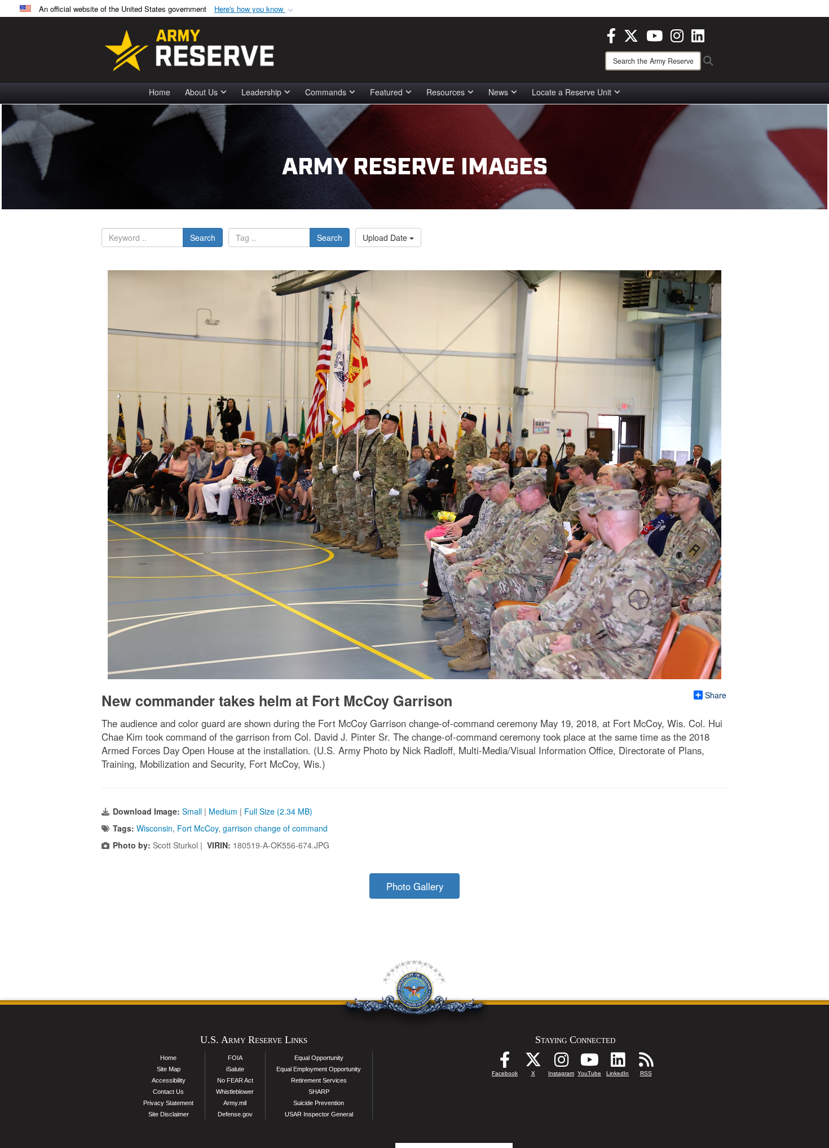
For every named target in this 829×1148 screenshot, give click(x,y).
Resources (445, 92)
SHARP (318, 1091)
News (498, 92)
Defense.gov (235, 1114)
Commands (325, 92)
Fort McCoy (197, 828)
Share (715, 695)
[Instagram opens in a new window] (677, 34)
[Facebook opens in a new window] (611, 34)
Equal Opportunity (318, 1057)
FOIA (235, 1057)
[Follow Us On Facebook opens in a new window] (505, 1062)
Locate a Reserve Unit (571, 92)
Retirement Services (319, 1080)
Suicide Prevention (318, 1102)
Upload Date (386, 237)
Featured (386, 92)
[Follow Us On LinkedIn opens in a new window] (617, 1062)
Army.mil (234, 1102)
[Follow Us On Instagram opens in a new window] (561, 1062)
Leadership (261, 92)
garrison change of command (275, 828)
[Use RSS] (646, 1062)
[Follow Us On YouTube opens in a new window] (589, 1062)
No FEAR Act (235, 1080)
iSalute (235, 1069)
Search (202, 237)
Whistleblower (235, 1091)
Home (159, 92)
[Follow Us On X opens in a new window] (533, 1062)
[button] (255, 9)
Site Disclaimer (168, 1114)
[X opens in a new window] (631, 34)
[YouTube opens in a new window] (654, 34)
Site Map (168, 1069)
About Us (201, 92)
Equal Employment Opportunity (318, 1069)
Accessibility (169, 1080)
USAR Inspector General (319, 1114)
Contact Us (168, 1091)
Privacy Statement (168, 1102)
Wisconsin (154, 828)
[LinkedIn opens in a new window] (697, 34)
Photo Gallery (414, 886)
